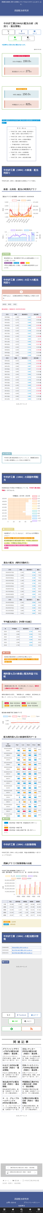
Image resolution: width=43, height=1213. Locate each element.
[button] (28, 38)
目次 (19, 128)
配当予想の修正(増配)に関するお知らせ (22, 950)
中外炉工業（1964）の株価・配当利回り (22, 131)
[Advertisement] (21, 426)
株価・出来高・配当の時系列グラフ (22, 133)
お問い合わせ (11, 1202)
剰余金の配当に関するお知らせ (20, 947)
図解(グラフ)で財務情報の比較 (20, 154)
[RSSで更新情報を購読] (31, 1028)
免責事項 (21, 1206)
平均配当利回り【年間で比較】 (21, 144)
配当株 (6, 962)
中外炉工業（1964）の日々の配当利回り (22, 136)
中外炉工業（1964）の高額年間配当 (21, 139)
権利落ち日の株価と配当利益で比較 (21, 147)
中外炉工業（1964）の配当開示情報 (21, 157)
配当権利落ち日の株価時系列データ (22, 149)
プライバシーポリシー (32, 1202)
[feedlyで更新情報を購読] (11, 1028)
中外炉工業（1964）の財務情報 (20, 152)
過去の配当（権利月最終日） (20, 141)
